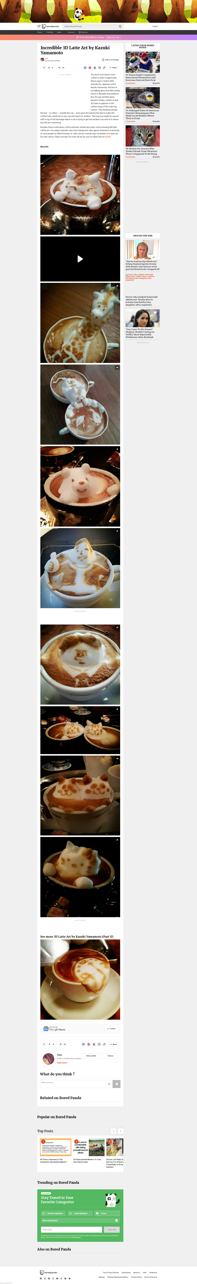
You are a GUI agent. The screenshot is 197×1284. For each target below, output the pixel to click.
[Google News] (69, 1278)
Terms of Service (150, 1277)
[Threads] (61, 1278)
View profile (91, 1056)
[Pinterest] (49, 1278)
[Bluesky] (57, 1278)
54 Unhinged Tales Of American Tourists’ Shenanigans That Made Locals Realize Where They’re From (142, 114)
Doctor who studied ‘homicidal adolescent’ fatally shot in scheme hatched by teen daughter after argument (142, 301)
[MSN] (65, 1278)
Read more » (62, 1063)
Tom (46, 58)
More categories (50, 1220)
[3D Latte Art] (80, 979)
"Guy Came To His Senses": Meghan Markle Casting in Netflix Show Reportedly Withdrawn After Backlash (140, 333)
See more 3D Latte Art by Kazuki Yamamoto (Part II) (76, 936)
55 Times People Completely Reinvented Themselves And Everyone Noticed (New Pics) (141, 77)
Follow (110, 1056)
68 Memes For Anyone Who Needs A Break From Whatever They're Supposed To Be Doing (141, 151)
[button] (114, 1131)
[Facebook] (41, 1278)
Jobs (144, 1272)
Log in (155, 26)
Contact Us (153, 1272)
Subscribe (112, 1230)
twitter (108, 137)
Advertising (126, 1272)
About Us (136, 1272)
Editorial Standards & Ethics (117, 1277)
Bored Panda (48, 1272)
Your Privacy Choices (111, 1272)
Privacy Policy (136, 1277)
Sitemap (101, 1277)
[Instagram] (45, 1278)
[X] (53, 1278)
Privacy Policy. (77, 1237)
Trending (49, 32)
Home (39, 32)
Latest (59, 32)
